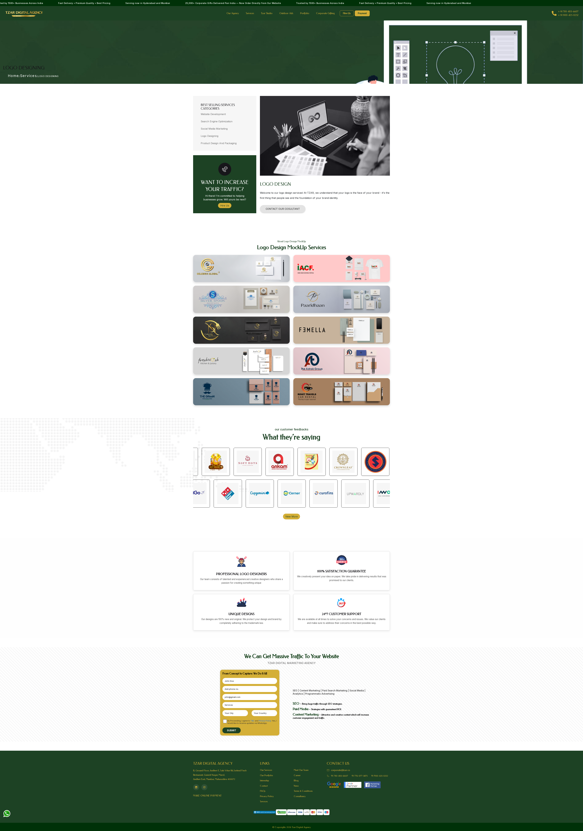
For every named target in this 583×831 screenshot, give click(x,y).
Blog (296, 780)
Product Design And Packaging (219, 143)
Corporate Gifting (325, 13)
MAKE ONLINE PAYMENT (207, 795)
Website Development (213, 114)
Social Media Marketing (214, 128)
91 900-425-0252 (379, 775)
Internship (264, 780)
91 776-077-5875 (360, 775)
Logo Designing (209, 135)
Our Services (266, 770)
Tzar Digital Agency (301, 827)
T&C (252, 721)
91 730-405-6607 (339, 775)
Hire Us (347, 13)
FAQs (262, 791)
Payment (362, 13)
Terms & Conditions (303, 791)
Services (250, 13)
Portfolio (304, 13)
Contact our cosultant (283, 208)
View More (291, 516)
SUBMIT (231, 730)
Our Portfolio (266, 775)
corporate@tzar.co (340, 770)
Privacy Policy (265, 721)
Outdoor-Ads (286, 13)
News (296, 785)
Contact (264, 785)
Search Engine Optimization (216, 121)
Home (13, 76)
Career (297, 775)
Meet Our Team (301, 770)
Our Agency (233, 13)
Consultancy (300, 796)
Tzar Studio (266, 13)
